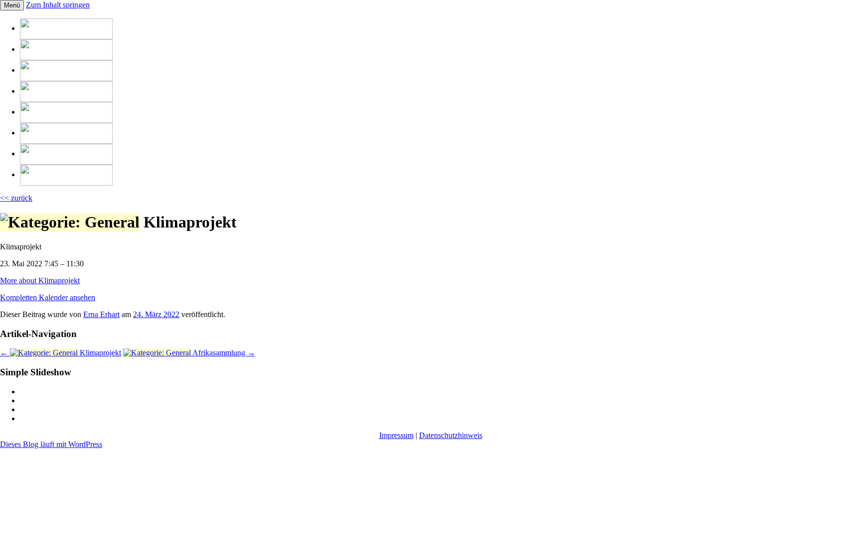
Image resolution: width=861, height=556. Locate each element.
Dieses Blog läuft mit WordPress (51, 444)
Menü (12, 5)
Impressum (396, 435)
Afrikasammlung (223, 352)
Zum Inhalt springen (58, 4)
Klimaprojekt (60, 352)
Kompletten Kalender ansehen (47, 297)
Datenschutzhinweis (450, 435)
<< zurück (16, 198)
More (40, 280)
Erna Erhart (101, 314)
